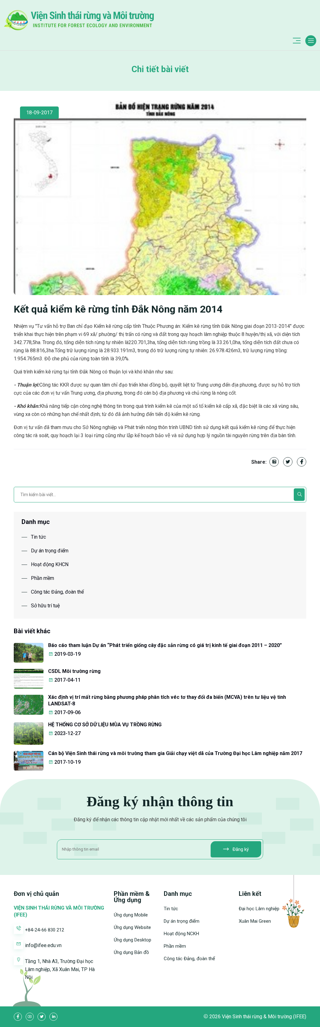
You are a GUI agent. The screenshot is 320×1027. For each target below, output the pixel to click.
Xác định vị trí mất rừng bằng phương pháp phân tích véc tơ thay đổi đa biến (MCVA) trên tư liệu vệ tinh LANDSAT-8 (167, 700)
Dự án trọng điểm (49, 551)
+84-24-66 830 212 (44, 930)
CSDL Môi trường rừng (74, 671)
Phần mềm (42, 578)
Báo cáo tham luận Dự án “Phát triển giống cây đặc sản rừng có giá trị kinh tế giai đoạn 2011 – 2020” (165, 645)
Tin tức (38, 537)
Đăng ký (240, 849)
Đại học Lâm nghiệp (259, 908)
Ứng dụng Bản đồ (131, 952)
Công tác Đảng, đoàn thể (57, 592)
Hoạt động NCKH (181, 933)
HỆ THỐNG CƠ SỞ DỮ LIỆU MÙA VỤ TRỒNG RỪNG (105, 725)
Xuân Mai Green (255, 921)
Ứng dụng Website (132, 927)
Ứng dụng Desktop (132, 940)
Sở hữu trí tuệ (45, 606)
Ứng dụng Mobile (131, 915)
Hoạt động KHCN (49, 564)
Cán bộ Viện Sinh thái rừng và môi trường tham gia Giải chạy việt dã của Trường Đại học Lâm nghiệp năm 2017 (175, 753)
